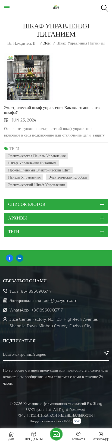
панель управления (24, 177)
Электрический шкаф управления (36, 184)
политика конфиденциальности (61, 415)
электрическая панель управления (37, 155)
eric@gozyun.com (60, 300)
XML (21, 415)
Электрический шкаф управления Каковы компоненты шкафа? (52, 110)
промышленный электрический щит (39, 170)
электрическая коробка (67, 177)
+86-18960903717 (35, 291)
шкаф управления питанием (32, 163)
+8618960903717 (47, 310)
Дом (47, 43)
